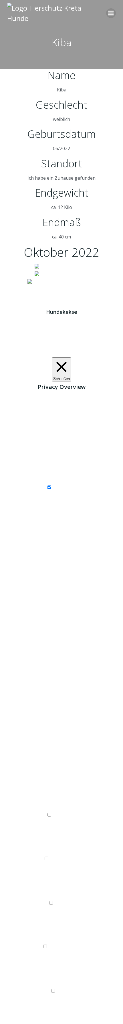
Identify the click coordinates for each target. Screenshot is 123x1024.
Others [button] (61, 983)
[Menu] (111, 13)
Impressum (45, 289)
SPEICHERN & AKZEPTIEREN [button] (61, 1020)
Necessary (64, 487)
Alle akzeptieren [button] (85, 353)
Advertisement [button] (61, 939)
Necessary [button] (61, 480)
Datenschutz (76, 289)
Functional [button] (61, 807)
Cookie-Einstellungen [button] (44, 353)
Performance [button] (61, 851)
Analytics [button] (61, 895)
